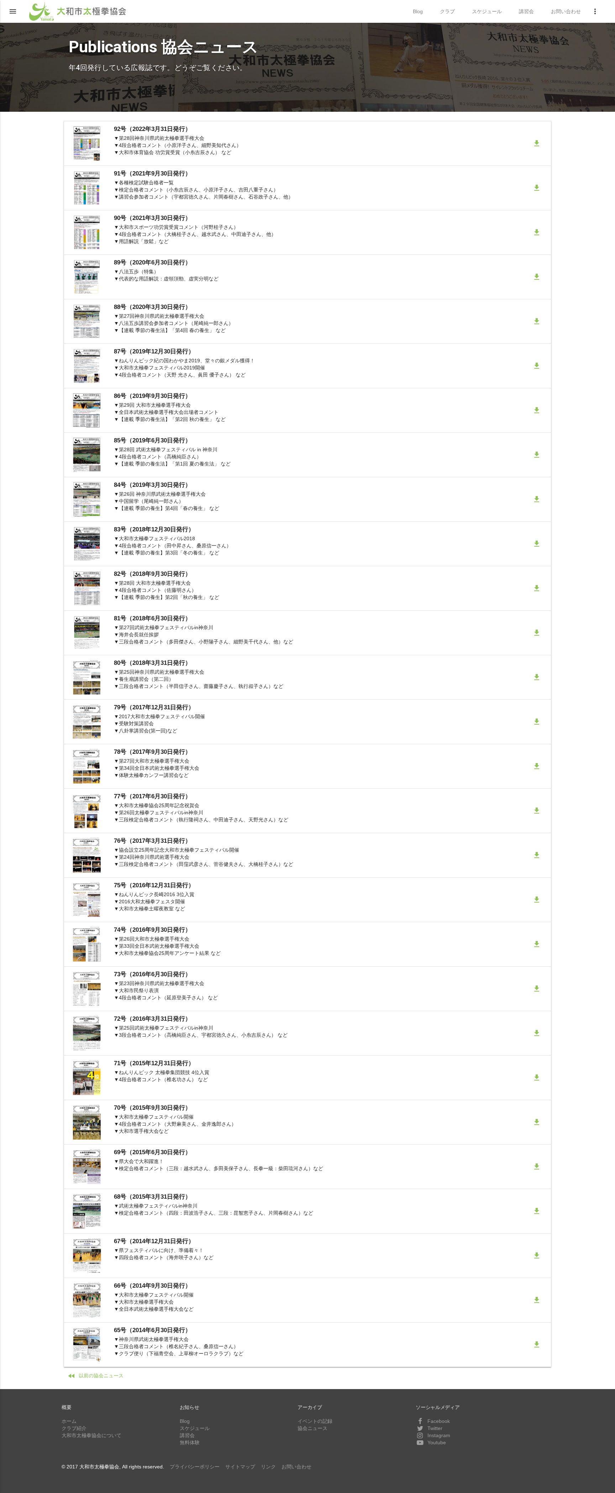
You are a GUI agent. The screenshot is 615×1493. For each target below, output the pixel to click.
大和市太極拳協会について (91, 1435)
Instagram (438, 1435)
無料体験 (190, 1442)
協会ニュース (312, 1428)
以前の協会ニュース (95, 1376)
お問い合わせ (296, 1467)
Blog (185, 1421)
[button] (12, 11)
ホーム (69, 1421)
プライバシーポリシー (195, 1467)
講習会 (187, 1435)
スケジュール (195, 1428)
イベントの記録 (315, 1421)
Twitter (434, 1428)
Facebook (438, 1421)
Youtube (436, 1442)
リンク (268, 1467)
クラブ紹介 (74, 1428)
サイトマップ (240, 1467)
